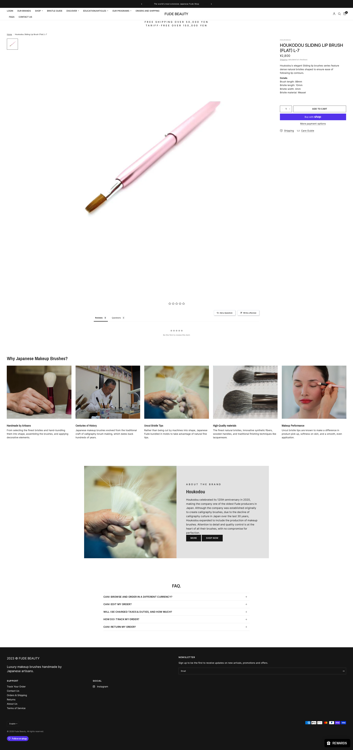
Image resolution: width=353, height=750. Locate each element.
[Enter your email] (343, 671)
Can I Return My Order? (119, 626)
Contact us (25, 17)
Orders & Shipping (17, 695)
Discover (71, 11)
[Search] (339, 14)
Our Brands (24, 11)
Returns (11, 699)
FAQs (11, 17)
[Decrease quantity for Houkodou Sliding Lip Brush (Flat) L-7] (282, 109)
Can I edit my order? (117, 604)
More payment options (313, 123)
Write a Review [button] (249, 313)
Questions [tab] (116, 317)
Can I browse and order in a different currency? (138, 596)
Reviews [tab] (99, 317)
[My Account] (334, 14)
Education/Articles (94, 11)
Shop (38, 11)
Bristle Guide (54, 11)
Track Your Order (16, 686)
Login (10, 11)
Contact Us (13, 690)
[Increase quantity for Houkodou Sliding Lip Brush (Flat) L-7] (290, 109)
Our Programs (120, 11)
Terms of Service (16, 708)
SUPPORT (12, 681)
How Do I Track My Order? (121, 619)
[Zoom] (265, 44)
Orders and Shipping (147, 11)
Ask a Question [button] (226, 313)
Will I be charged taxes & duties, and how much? (137, 611)
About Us (12, 703)
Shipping (283, 59)
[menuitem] (11, 11)
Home (9, 34)
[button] (193, 538)
